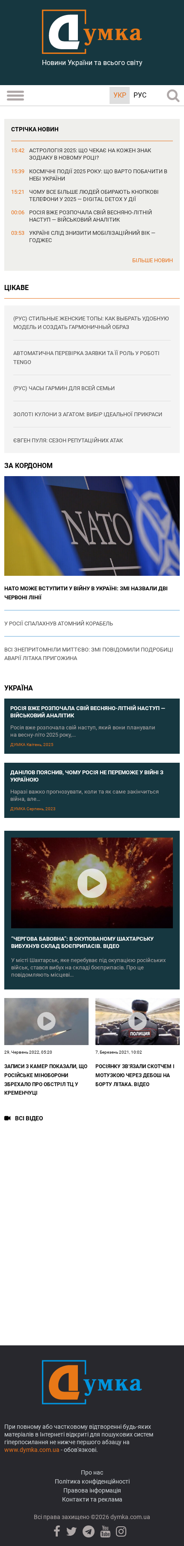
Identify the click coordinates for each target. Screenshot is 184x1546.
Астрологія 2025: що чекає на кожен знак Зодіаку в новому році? (90, 154)
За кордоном (28, 466)
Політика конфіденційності (92, 1481)
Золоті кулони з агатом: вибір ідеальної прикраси (87, 414)
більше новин (152, 260)
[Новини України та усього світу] (92, 49)
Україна (18, 688)
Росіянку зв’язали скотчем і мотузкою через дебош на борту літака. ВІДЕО (135, 1075)
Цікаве (16, 288)
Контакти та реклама (92, 1499)
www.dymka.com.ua (31, 1449)
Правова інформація (92, 1490)
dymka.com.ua (129, 1516)
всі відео (29, 1118)
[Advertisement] (92, 1228)
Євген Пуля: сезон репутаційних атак (68, 440)
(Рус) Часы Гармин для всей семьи (64, 388)
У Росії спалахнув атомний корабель (58, 623)
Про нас (92, 1472)
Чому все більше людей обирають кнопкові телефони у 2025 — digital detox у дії (94, 195)
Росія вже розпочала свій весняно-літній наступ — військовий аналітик (90, 216)
